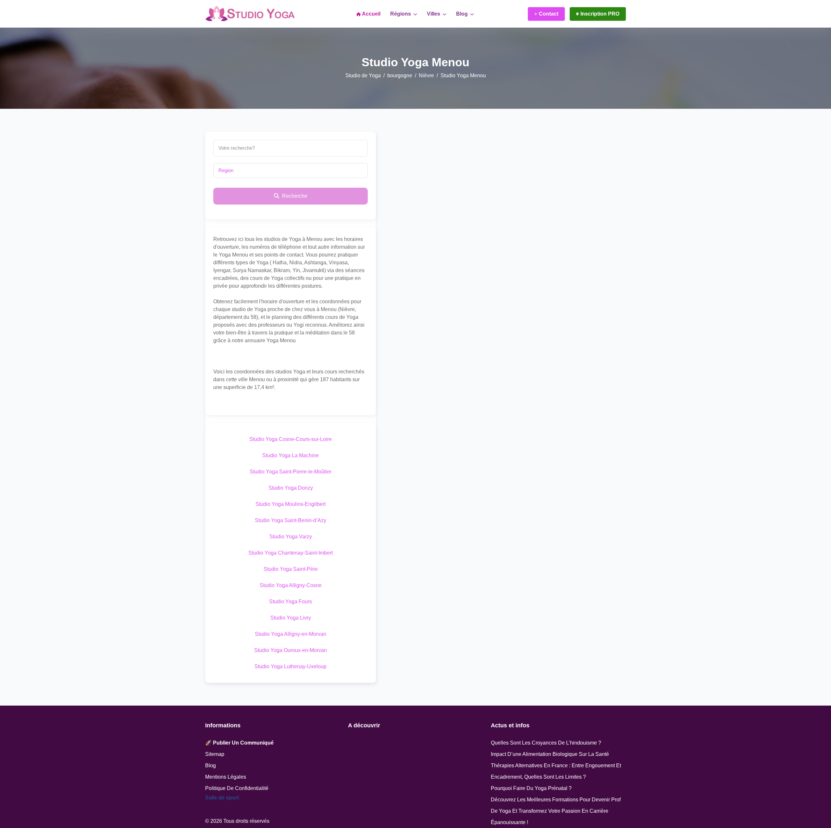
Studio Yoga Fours (290, 601)
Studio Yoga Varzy (290, 536)
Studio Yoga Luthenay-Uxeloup (290, 666)
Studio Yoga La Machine (290, 455)
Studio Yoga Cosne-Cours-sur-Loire (290, 439)
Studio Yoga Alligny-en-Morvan (290, 634)
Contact (548, 14)
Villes (434, 14)
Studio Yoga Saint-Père (291, 569)
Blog (462, 14)
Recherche (294, 196)
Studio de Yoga (363, 75)
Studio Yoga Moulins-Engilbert (290, 504)
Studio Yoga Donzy (290, 488)
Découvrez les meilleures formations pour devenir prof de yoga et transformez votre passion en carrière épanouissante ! (556, 811)
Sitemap (214, 754)
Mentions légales (225, 777)
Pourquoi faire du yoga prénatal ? (531, 788)
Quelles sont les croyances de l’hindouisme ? (546, 743)
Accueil (370, 14)
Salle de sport (222, 797)
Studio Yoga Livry (290, 618)
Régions (401, 14)
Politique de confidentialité (236, 788)
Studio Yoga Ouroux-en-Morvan (290, 650)
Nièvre (426, 75)
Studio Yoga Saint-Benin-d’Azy (290, 520)
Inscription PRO (599, 14)
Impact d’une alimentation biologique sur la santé (550, 754)
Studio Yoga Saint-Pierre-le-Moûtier (290, 471)
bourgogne (399, 75)
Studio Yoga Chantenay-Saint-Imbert (290, 553)
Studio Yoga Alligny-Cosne (291, 585)
